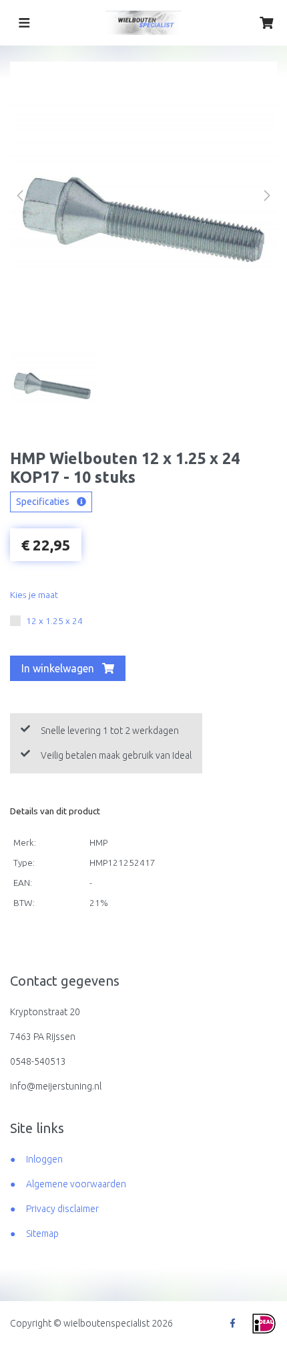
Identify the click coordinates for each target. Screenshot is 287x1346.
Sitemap (42, 1233)
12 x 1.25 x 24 (54, 620)
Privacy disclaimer (62, 1208)
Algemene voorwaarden (76, 1184)
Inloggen (44, 1159)
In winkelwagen (59, 668)
